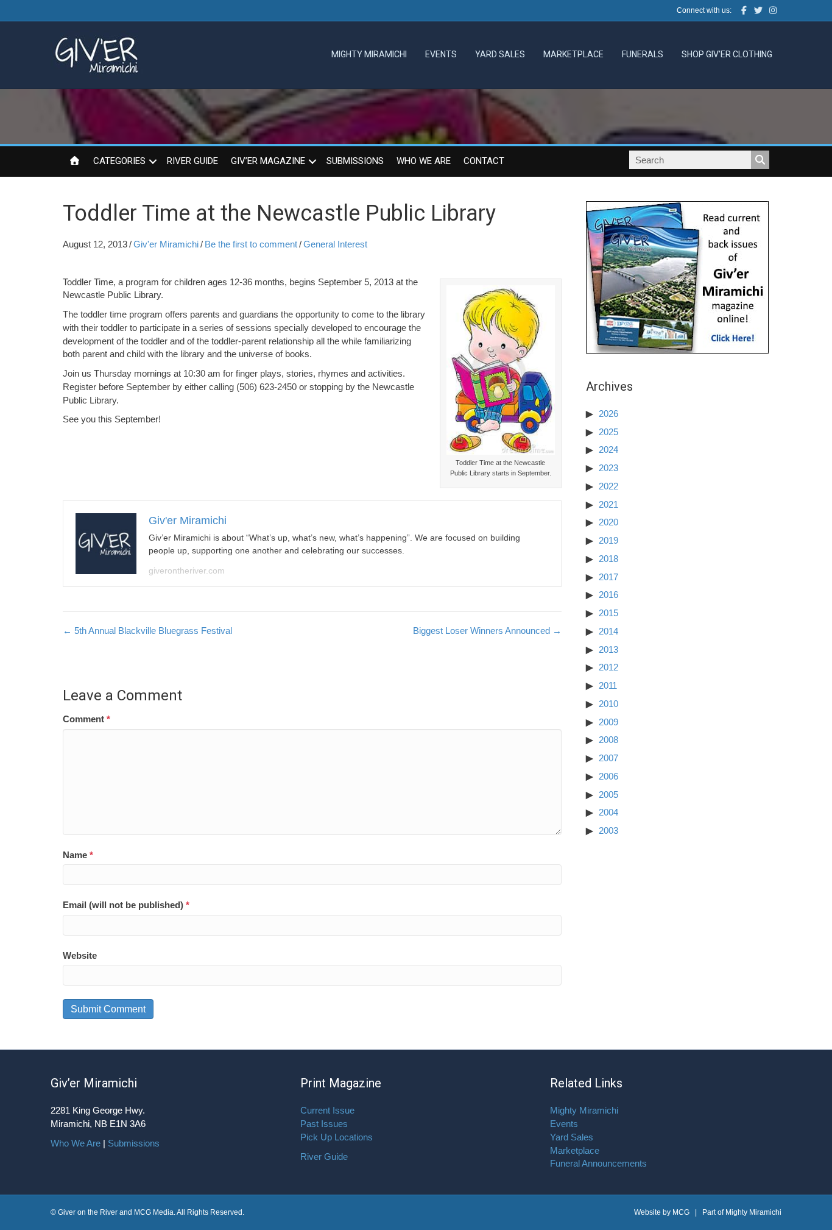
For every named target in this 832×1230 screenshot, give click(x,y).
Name (78, 855)
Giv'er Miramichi (166, 244)
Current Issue (327, 1110)
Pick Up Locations (336, 1137)
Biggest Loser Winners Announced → (487, 630)
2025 (608, 432)
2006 (608, 776)
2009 (608, 722)
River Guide (192, 160)
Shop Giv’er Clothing (727, 54)
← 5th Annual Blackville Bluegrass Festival (147, 630)
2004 (608, 812)
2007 (608, 758)
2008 (608, 739)
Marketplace (573, 54)
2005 (608, 794)
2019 (608, 540)
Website (80, 955)
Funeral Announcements (598, 1163)
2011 (608, 685)
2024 (608, 449)
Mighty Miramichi (369, 54)
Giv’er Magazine (268, 160)
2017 (608, 577)
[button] (153, 161)
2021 (608, 504)
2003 (608, 830)
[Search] (760, 160)
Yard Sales (500, 54)
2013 (608, 649)
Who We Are (424, 160)
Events (441, 54)
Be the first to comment (251, 244)
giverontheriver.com (187, 570)
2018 (608, 558)
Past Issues (324, 1123)
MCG (680, 1212)
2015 (608, 613)
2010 (608, 704)
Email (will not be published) (126, 905)
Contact (484, 160)
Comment (86, 719)
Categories (119, 160)
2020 (608, 522)
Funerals (642, 54)
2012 (608, 667)
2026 (608, 413)
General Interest (335, 244)
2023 (608, 468)
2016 (608, 594)
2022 (608, 486)
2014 (608, 631)
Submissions (355, 160)
